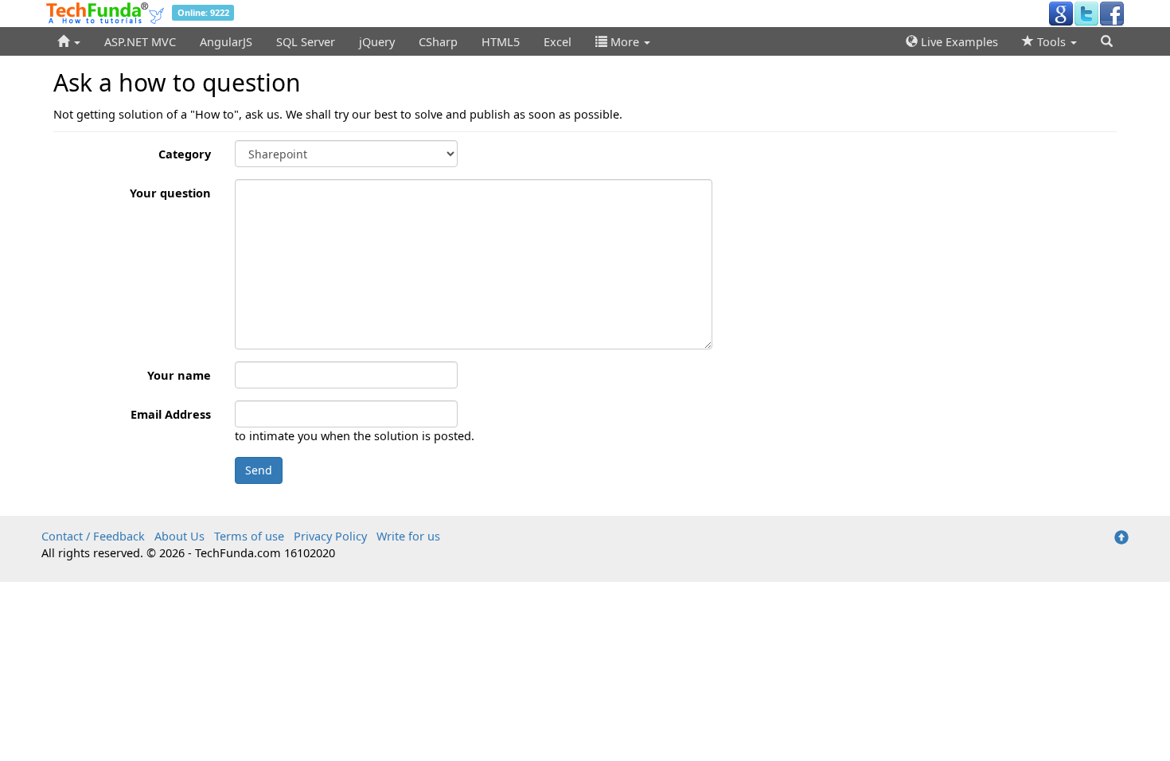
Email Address (171, 414)
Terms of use (249, 536)
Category (184, 154)
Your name (179, 375)
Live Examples (958, 41)
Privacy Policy (330, 536)
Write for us (408, 536)
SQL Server (305, 41)
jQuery (377, 41)
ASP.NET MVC (140, 41)
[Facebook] (1112, 13)
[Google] (1061, 13)
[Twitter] (1086, 13)
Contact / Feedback (93, 536)
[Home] (68, 41)
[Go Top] (1121, 538)
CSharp (438, 41)
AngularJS (226, 41)
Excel (557, 41)
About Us (179, 536)
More (624, 41)
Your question (170, 193)
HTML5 (501, 41)
